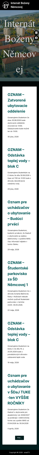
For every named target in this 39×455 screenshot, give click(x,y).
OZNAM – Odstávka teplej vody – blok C (19, 157)
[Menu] (36, 5)
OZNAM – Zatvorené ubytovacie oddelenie (17, 102)
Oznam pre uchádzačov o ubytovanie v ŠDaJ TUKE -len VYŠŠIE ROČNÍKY (19, 389)
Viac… (19, 438)
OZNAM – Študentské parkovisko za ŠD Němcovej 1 (18, 273)
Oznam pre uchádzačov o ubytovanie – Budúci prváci (19, 213)
